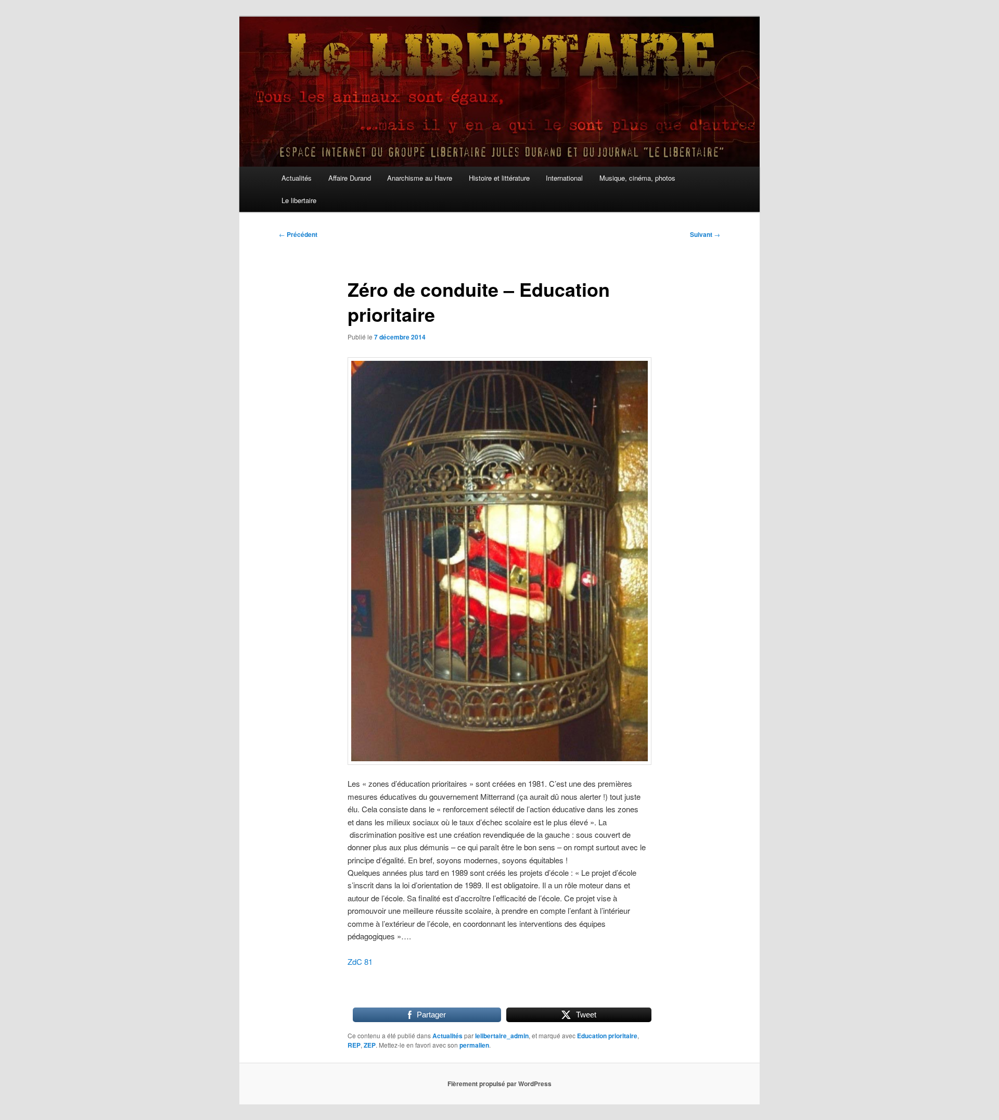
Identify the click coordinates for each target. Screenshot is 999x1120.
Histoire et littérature (499, 178)
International (564, 178)
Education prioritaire (607, 1035)
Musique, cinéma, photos (637, 178)
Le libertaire (298, 200)
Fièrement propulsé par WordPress (499, 1083)
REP (354, 1045)
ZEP (370, 1045)
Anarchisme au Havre (419, 178)
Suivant (705, 234)
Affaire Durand (349, 178)
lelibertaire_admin (502, 1035)
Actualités (296, 178)
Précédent (298, 234)
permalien (474, 1045)
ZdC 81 (360, 961)
